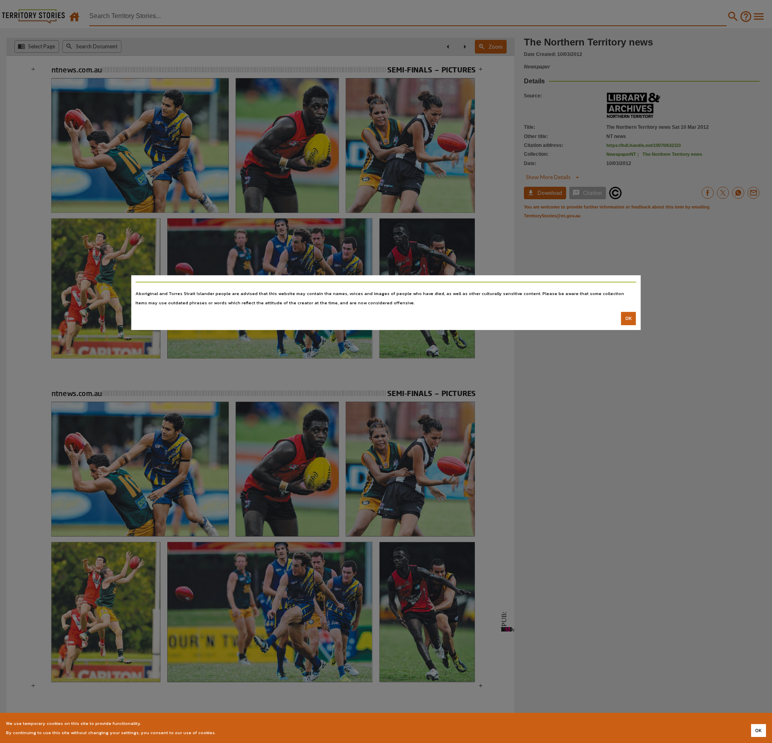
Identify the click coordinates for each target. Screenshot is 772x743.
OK (628, 318)
